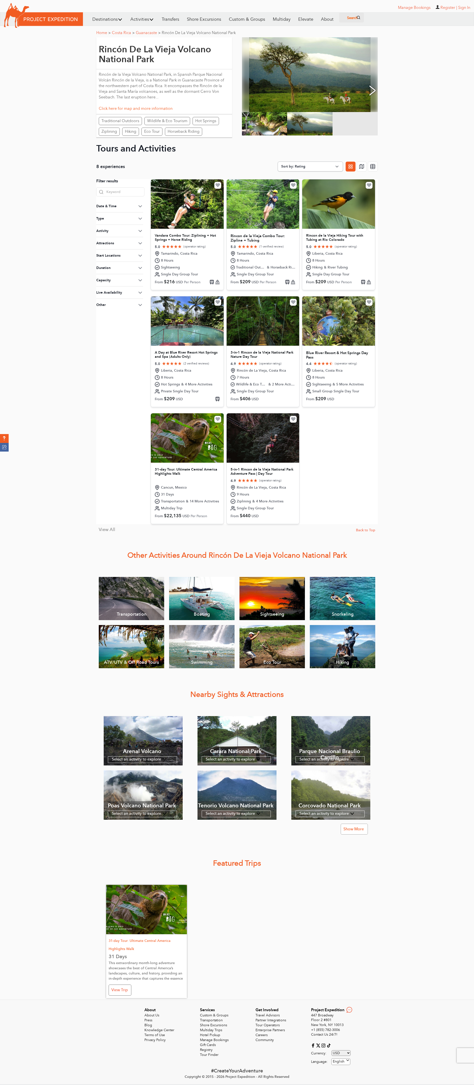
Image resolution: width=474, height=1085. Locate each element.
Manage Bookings (214, 1040)
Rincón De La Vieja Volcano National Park (199, 33)
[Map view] (362, 166)
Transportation (211, 1020)
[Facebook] (313, 1045)
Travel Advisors (268, 1015)
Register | (448, 7)
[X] (318, 1045)
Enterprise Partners (270, 1030)
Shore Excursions (204, 19)
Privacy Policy (155, 1040)
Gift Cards (208, 1045)
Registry (206, 1049)
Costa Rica (123, 33)
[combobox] (340, 1061)
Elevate (305, 19)
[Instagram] (324, 1045)
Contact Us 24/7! (324, 1034)
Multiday (282, 19)
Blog (148, 1025)
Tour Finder (209, 1054)
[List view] (373, 166)
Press (148, 1020)
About (327, 19)
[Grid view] (351, 166)
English (338, 1061)
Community (265, 1040)
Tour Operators (268, 1025)
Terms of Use (154, 1035)
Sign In (464, 7)
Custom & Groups (247, 19)
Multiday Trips (211, 1030)
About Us (151, 1015)
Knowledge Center (159, 1030)
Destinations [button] (105, 19)
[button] (4, 438)
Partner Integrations (271, 1020)
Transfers (170, 19)
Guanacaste (148, 33)
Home (103, 33)
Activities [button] (139, 19)
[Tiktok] (329, 1045)
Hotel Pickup (210, 1035)
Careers (262, 1035)
